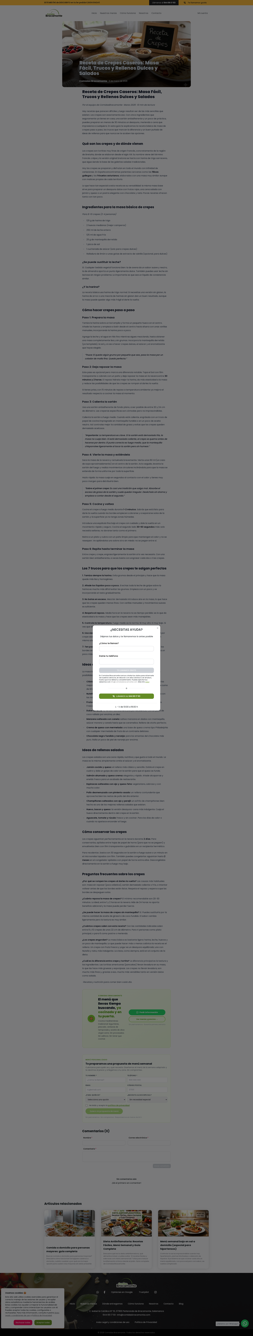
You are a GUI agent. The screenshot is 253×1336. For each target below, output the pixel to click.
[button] (157, 628)
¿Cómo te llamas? (109, 643)
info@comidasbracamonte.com (124, 682)
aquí (147, 682)
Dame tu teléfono (108, 656)
